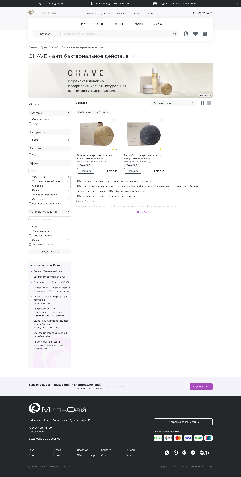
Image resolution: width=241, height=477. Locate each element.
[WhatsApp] (167, 452)
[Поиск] (175, 33)
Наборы (130, 450)
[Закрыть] (237, 3)
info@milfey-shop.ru (40, 431)
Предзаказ (85, 170)
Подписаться (201, 386)
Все (34, 154)
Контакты (122, 13)
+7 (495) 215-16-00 (202, 13)
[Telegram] (184, 452)
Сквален (36, 240)
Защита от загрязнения (44, 194)
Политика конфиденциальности (193, 466)
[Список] (209, 103)
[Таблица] (202, 103)
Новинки (91, 13)
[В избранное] (114, 120)
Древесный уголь (41, 231)
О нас (31, 455)
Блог (31, 450)
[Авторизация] (185, 33)
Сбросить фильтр (50, 251)
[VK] (193, 452)
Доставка (106, 13)
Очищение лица (40, 119)
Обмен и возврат (87, 455)
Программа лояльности (181, 422)
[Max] (175, 452)
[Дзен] (206, 452)
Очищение (37, 185)
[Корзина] (204, 33)
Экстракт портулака (42, 244)
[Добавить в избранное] (133, 56)
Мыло (35, 139)
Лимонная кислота (42, 235)
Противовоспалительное (45, 203)
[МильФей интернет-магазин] (42, 12)
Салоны (150, 13)
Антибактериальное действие (93, 112)
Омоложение (39, 199)
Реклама (204, 95)
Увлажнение (38, 176)
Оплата (136, 13)
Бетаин (36, 226)
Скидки (130, 455)
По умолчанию (164, 103)
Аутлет (57, 450)
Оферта (162, 466)
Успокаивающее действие (46, 181)
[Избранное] (195, 33)
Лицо (35, 123)
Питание (36, 190)
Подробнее (143, 212)
